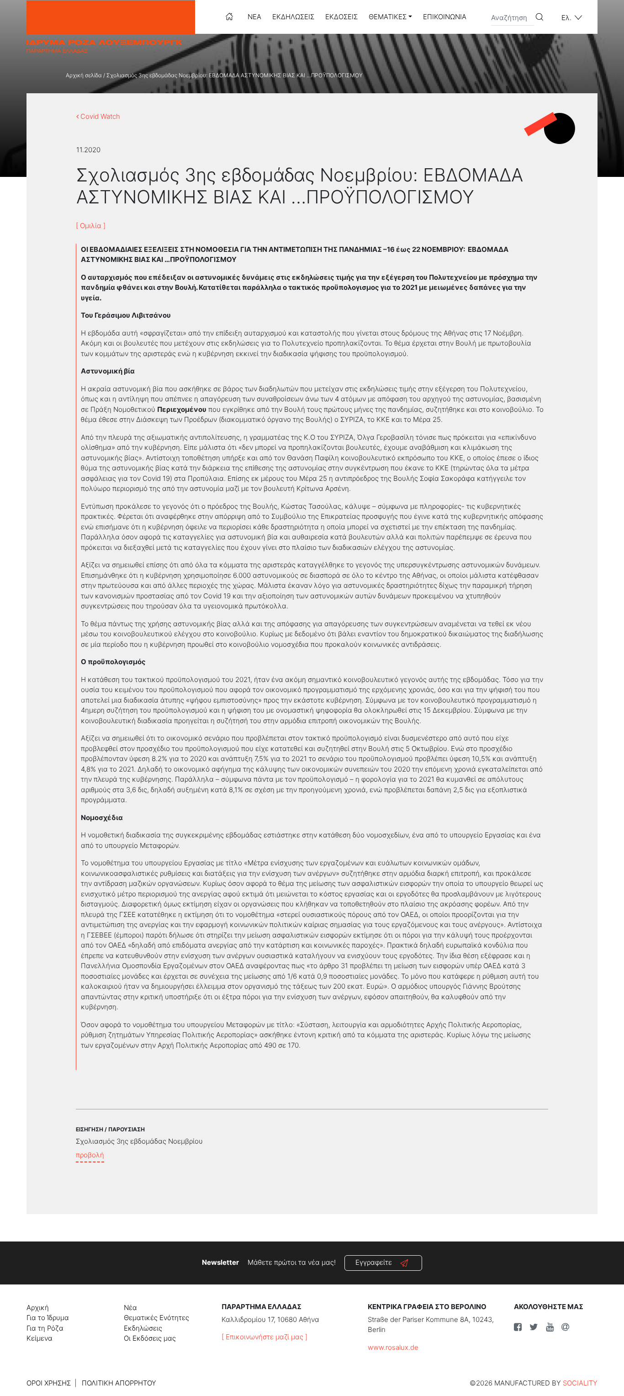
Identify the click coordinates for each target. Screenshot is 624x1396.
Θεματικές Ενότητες (156, 1317)
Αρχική (37, 1307)
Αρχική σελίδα (84, 75)
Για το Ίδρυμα (47, 1317)
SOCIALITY (580, 1383)
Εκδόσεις (341, 16)
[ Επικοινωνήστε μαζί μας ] (264, 1336)
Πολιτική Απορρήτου (119, 1383)
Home (229, 16)
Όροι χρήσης (48, 1383)
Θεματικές (388, 16)
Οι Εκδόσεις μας (150, 1338)
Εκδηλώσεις (293, 16)
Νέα (254, 16)
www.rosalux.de (393, 1347)
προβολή (90, 1155)
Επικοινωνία (444, 16)
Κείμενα (39, 1338)
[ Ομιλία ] (91, 225)
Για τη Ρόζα (44, 1328)
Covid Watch (99, 116)
